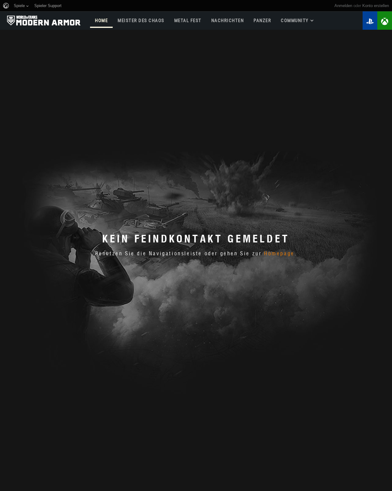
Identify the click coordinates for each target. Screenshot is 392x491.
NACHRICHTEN (227, 20)
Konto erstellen (375, 5)
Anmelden (343, 5)
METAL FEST (188, 20)
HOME (101, 20)
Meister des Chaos (141, 20)
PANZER (262, 20)
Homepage (279, 254)
